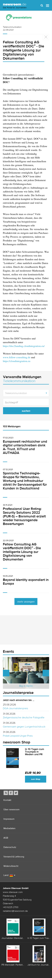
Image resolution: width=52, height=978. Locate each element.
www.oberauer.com (13, 892)
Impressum (8, 819)
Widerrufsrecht (10, 866)
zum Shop (35, 779)
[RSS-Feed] (6, 793)
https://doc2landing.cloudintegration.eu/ (24, 346)
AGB (5, 838)
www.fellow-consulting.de (16, 357)
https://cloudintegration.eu (16, 361)
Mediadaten (9, 828)
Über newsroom (11, 809)
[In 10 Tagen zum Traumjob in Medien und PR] (12, 758)
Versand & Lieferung (13, 856)
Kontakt (7, 800)
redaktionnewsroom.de (15, 911)
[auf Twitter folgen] (16, 793)
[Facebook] (11, 793)
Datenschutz (9, 847)
